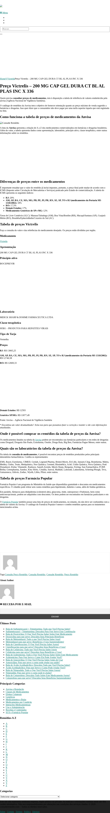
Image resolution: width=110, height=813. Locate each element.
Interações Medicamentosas (18, 704)
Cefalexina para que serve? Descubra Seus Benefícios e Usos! (34, 652)
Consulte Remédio (54, 574)
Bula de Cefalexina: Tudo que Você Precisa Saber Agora (31, 649)
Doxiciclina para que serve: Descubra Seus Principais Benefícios (35, 636)
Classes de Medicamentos (17, 692)
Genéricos (10, 697)
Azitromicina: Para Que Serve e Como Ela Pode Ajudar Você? (34, 657)
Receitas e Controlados (16, 710)
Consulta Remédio (37, 574)
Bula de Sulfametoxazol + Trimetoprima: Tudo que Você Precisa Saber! (38, 629)
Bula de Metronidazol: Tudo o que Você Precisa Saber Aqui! (33, 639)
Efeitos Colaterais (14, 694)
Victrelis (11, 79)
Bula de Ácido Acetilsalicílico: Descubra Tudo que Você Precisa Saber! (38, 665)
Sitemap (36, 811)
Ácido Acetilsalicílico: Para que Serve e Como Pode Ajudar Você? (36, 667)
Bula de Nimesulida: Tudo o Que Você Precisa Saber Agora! (33, 670)
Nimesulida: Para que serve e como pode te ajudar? (29, 673)
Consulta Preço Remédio (16, 574)
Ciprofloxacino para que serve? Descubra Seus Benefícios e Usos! (36, 647)
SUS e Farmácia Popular (17, 712)
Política (27, 811)
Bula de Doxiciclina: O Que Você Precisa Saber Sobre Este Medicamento (39, 634)
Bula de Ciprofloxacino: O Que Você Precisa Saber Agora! (32, 644)
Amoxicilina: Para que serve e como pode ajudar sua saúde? (33, 662)
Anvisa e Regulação (15, 689)
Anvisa (38, 440)
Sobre (2, 811)
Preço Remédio (71, 574)
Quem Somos (12, 20)
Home (8, 17)
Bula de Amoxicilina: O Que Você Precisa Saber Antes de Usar (34, 660)
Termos (19, 811)
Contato (9, 23)
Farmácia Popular (10, 502)
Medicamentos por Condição (19, 702)
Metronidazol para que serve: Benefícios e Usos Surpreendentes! (35, 642)
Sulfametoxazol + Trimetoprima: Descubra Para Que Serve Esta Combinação (40, 631)
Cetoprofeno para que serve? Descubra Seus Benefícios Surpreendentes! (38, 678)
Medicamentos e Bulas (16, 699)
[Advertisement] (55, 55)
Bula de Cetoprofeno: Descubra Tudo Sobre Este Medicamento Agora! (38, 675)
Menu (5, 12)
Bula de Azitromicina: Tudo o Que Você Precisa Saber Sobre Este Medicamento (42, 655)
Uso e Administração (15, 707)
